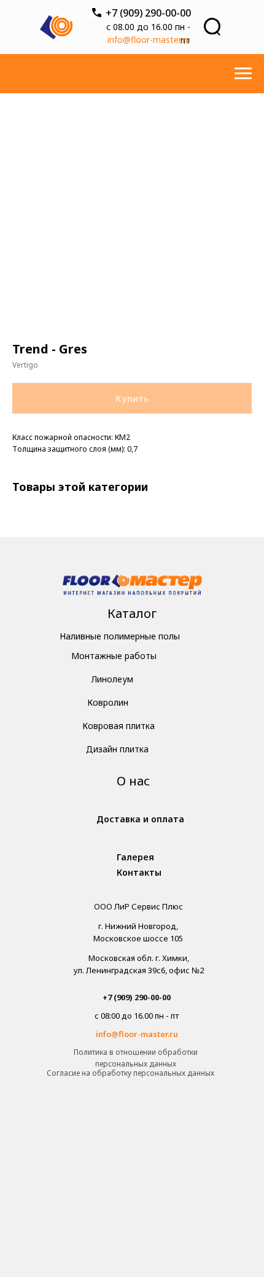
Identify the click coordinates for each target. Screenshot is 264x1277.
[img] (132, 586)
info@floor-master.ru (148, 39)
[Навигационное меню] (243, 74)
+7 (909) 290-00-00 (148, 13)
